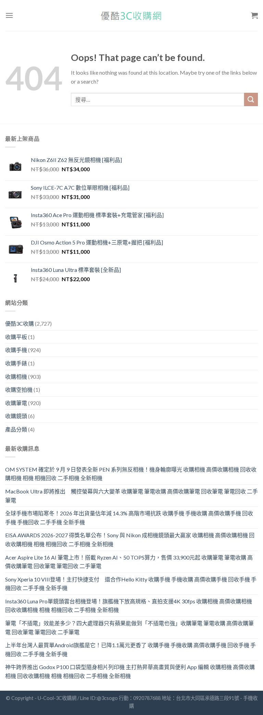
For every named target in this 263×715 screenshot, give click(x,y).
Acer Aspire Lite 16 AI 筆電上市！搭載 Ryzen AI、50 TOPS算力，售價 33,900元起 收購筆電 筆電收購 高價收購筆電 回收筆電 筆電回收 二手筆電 (129, 561)
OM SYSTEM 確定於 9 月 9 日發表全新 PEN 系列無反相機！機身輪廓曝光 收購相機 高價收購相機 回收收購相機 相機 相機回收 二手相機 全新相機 (130, 473)
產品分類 (16, 429)
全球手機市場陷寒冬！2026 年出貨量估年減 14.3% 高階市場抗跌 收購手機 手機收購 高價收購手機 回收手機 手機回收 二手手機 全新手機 (129, 517)
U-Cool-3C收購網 (57, 698)
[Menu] (9, 15)
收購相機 (16, 376)
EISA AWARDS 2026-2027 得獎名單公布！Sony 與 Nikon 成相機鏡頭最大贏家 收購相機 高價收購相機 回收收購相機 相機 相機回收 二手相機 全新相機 (129, 539)
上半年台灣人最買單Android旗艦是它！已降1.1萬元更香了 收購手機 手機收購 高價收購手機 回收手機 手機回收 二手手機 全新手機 (130, 649)
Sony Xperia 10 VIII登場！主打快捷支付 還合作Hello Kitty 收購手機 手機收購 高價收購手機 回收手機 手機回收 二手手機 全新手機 (130, 583)
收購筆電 (16, 403)
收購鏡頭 (16, 416)
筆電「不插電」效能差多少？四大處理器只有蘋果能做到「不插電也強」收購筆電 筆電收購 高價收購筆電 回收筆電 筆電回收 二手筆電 (129, 627)
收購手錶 (16, 363)
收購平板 (16, 337)
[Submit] (251, 99)
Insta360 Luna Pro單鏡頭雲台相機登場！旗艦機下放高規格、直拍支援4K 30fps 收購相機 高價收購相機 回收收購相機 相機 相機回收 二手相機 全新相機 (128, 605)
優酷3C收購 (19, 323)
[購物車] (254, 15)
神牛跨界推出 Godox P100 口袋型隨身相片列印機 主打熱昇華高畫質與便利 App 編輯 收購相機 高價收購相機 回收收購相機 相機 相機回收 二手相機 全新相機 (130, 671)
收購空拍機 (19, 389)
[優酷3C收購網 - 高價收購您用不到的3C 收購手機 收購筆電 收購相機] (131, 15)
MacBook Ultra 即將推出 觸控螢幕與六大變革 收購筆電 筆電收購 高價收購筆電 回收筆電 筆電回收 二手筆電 (131, 495)
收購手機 (16, 350)
